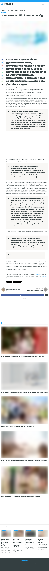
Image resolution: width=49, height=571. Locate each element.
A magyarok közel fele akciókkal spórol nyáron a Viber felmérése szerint (22, 357)
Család (8, 10)
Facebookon (44, 276)
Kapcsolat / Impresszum (22, 569)
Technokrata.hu (15, 563)
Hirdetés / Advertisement (35, 569)
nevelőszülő (9, 281)
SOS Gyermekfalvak (17, 281)
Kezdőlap (3, 10)
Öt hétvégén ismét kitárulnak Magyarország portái (17, 426)
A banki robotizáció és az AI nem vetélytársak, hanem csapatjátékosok (24, 392)
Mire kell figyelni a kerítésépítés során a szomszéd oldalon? (20, 496)
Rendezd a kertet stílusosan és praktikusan (29, 541)
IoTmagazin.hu (23, 563)
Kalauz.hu (38, 274)
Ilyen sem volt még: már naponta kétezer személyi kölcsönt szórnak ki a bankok (24, 461)
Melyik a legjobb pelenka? (41, 540)
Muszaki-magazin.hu (33, 563)
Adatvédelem (45, 569)
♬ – (12, 256)
